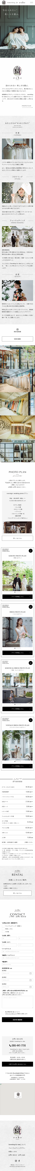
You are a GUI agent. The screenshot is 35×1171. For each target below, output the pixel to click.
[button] (16, 648)
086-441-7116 (19, 1045)
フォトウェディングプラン (17, 1148)
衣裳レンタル (13, 1151)
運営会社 (12, 1164)
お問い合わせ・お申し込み (17, 1155)
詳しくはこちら (17, 538)
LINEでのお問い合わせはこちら (17, 1064)
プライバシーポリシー (10, 1013)
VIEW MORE (17, 339)
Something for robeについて (17, 1144)
